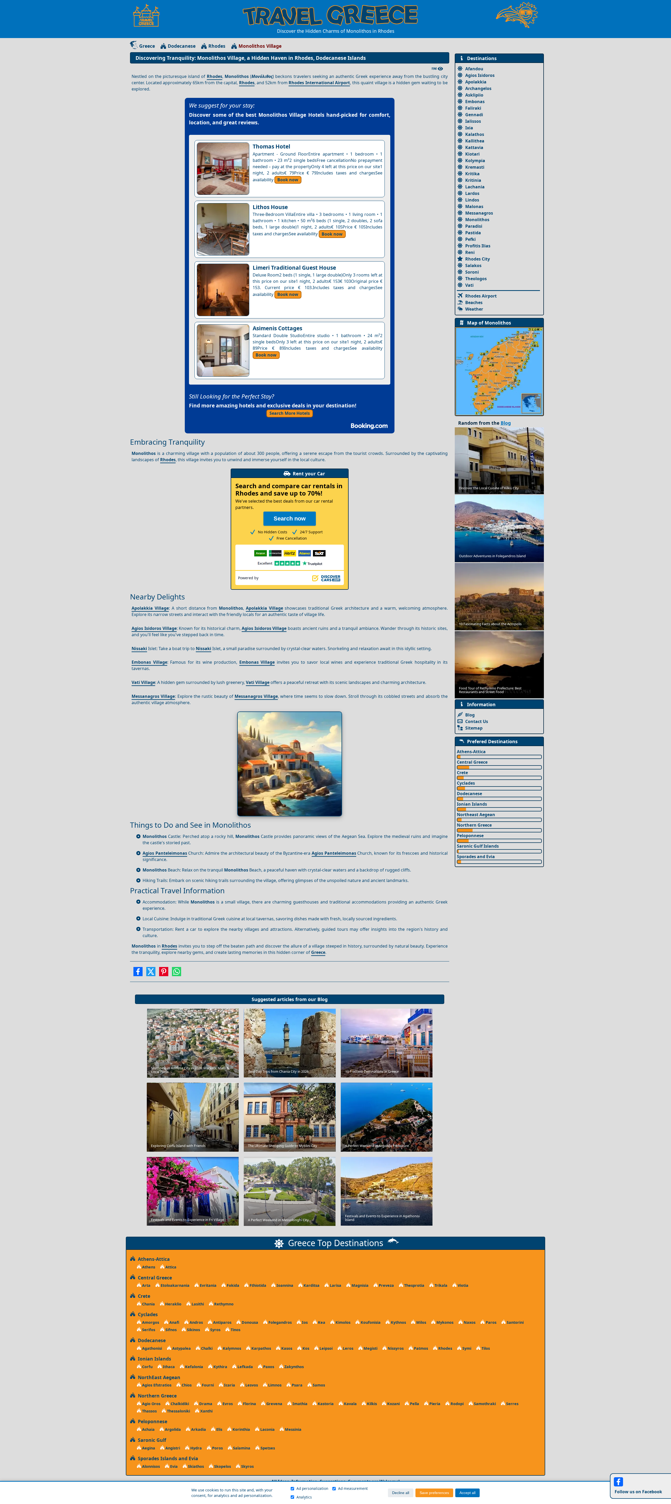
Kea (321, 1322)
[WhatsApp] (176, 973)
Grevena (273, 1403)
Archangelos (478, 88)
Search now (290, 518)
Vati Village (143, 682)
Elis (218, 1429)
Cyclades (466, 783)
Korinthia (240, 1429)
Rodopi (457, 1403)
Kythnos (398, 1322)
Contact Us (476, 721)
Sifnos (170, 1329)
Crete (462, 772)
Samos (318, 1385)
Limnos (274, 1385)
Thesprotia (413, 1285)
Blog (322, 999)
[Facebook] (138, 973)
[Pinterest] (164, 973)
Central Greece (472, 762)
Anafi (173, 1322)
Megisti (369, 1348)
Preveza (386, 1285)
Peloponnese (470, 835)
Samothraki (484, 1403)
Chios (186, 1385)
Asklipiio (474, 95)
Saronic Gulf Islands (478, 846)
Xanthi (206, 1411)
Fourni (207, 1385)
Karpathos (260, 1348)
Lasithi (197, 1303)
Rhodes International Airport (319, 83)
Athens (148, 1266)
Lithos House (270, 207)
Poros (217, 1447)
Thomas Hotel (271, 146)
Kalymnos (231, 1348)
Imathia (299, 1403)
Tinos (235, 1329)
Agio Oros (150, 1403)
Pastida (473, 233)
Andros (195, 1322)
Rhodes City (477, 259)
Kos (305, 1348)
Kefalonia (193, 1366)
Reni (470, 252)
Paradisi (473, 226)
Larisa (335, 1285)
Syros (214, 1329)
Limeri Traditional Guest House (294, 267)
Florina (249, 1403)
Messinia (292, 1429)
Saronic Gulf (150, 1440)
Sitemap (474, 728)
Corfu (147, 1366)
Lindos (472, 200)
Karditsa (311, 1285)
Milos (420, 1322)
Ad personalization (312, 1488)
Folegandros (279, 1322)
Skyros (247, 1466)
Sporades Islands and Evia (166, 1458)
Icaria (229, 1385)
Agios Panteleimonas (165, 853)
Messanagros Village (153, 696)
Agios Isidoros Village (154, 628)
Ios (304, 1322)
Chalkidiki (179, 1403)
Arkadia (198, 1429)
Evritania (208, 1285)
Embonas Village (149, 662)
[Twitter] (151, 973)
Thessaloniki (178, 1411)
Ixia (469, 128)
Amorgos (150, 1322)
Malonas (474, 206)
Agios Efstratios (156, 1385)
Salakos (473, 265)
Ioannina (284, 1285)
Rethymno (223, 1303)
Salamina (241, 1447)
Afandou (474, 69)
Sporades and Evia (476, 856)
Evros (227, 1403)
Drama (205, 1403)
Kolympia (475, 160)
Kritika (472, 174)
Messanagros (479, 213)
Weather (474, 309)
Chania (148, 1303)
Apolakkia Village (150, 608)
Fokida (232, 1285)
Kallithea (474, 141)
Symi (466, 1348)
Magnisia (359, 1285)
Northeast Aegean (476, 814)
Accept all (467, 1493)
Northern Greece (474, 825)
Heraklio (172, 1303)
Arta (145, 1285)
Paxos (268, 1366)
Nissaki (139, 648)
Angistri (172, 1447)
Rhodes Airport (481, 296)
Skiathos (195, 1466)
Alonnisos (150, 1466)
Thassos (149, 1411)
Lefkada (244, 1366)
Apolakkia (475, 82)
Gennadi (474, 115)
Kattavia (474, 147)
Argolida (172, 1429)
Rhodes (216, 46)
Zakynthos (293, 1366)
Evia (173, 1466)
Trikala (440, 1285)
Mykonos (444, 1322)
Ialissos (473, 121)
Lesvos (251, 1385)
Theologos (476, 278)
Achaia (148, 1429)
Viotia (462, 1285)
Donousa (249, 1322)
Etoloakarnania (175, 1285)
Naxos (469, 1322)
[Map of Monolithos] (499, 371)
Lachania (475, 187)
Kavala (350, 1403)
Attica (170, 1266)
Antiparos (221, 1322)
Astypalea (181, 1348)
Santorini (515, 1322)
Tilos (485, 1348)
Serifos (148, 1329)
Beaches (474, 302)
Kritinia (473, 180)
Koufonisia (370, 1322)
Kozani (393, 1403)
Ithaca (168, 1366)
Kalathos (474, 134)
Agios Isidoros (480, 75)
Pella (414, 1403)
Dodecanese (182, 46)
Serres (511, 1403)
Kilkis (371, 1403)
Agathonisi (151, 1348)
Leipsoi (325, 1348)
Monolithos (477, 219)
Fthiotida (257, 1285)
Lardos (472, 193)
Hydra (195, 1447)
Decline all (400, 1493)
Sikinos (193, 1329)
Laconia (267, 1429)
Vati (469, 285)
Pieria (434, 1403)
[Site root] (149, 15)
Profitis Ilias (477, 246)
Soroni (472, 272)
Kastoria (325, 1403)
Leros (347, 1348)
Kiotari (472, 154)
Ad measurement (353, 1488)
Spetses (267, 1447)
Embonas (475, 101)
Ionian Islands (472, 804)
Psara (296, 1385)
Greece (147, 46)
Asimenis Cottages (277, 328)
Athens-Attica (471, 751)
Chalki (206, 1348)
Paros (490, 1322)
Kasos (286, 1348)
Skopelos (222, 1466)
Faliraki (473, 108)
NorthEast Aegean (157, 1377)
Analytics (304, 1497)
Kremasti (474, 167)
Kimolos (342, 1322)
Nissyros (395, 1348)
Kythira (219, 1366)
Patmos (420, 1348)
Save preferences (434, 1493)
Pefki (470, 239)
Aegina (148, 1447)
